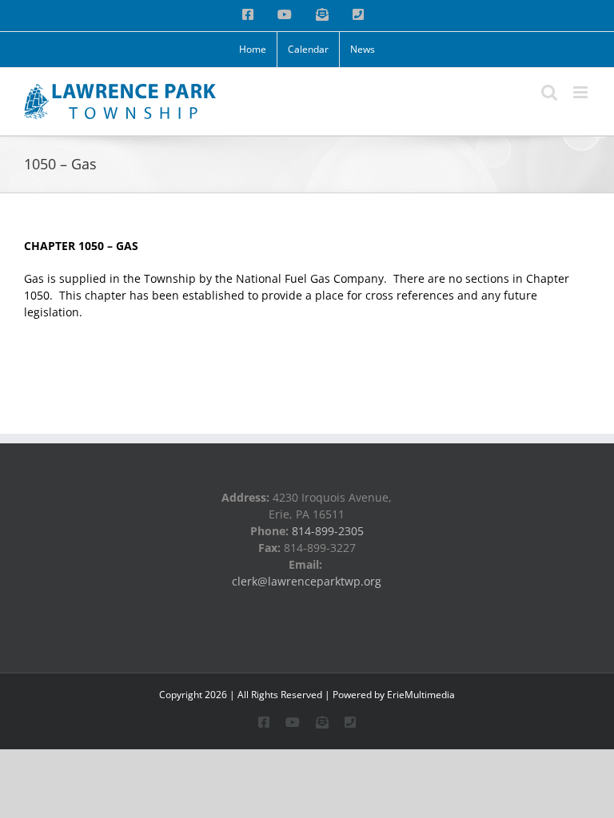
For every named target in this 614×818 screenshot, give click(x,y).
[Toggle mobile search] (549, 92)
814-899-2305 (328, 530)
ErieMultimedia (421, 694)
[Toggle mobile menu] (581, 92)
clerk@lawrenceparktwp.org (306, 581)
